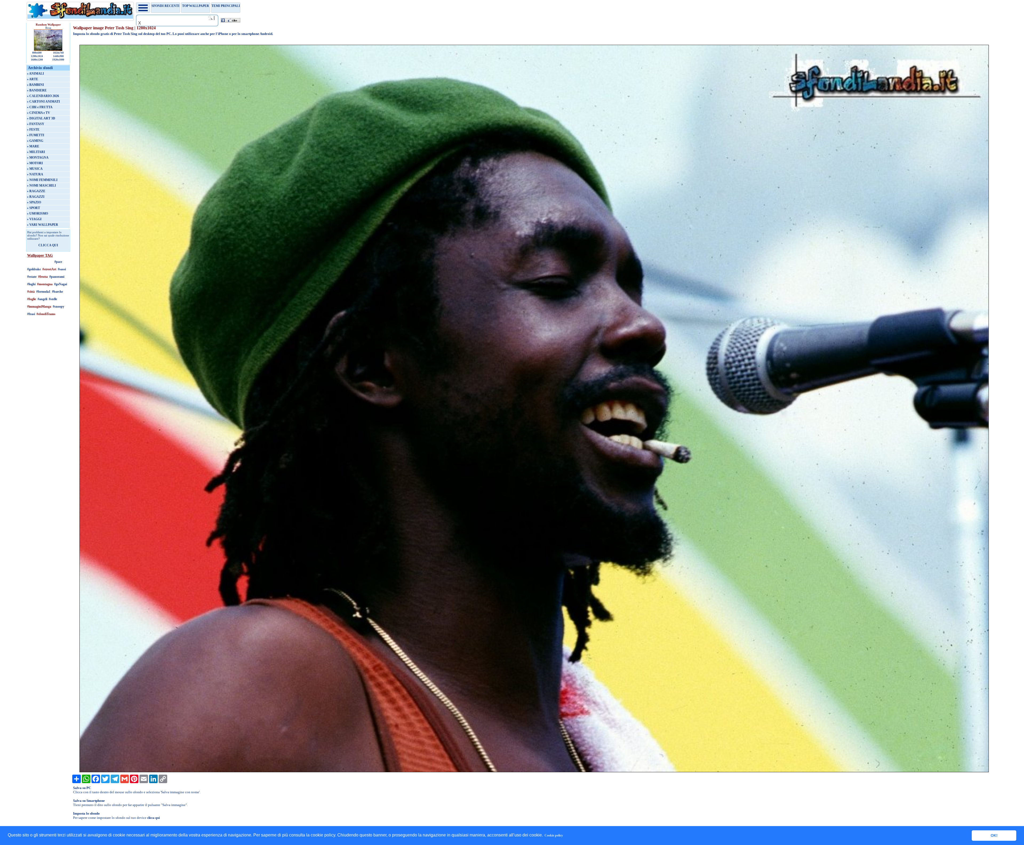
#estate (32, 277)
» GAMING (35, 141)
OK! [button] (994, 835)
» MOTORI (35, 163)
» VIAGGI (34, 219)
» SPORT (33, 208)
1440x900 (58, 56)
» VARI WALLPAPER (42, 225)
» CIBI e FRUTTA (40, 107)
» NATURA (35, 174)
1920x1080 (58, 59)
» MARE (33, 146)
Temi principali (225, 6)
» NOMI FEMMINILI (42, 180)
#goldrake (34, 269)
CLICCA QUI (48, 245)
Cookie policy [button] (554, 835)
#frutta (43, 277)
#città (31, 291)
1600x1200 (37, 59)
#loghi (31, 284)
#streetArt (49, 269)
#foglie (31, 299)
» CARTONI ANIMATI (43, 101)
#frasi (31, 314)
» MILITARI (36, 152)
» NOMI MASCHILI (41, 185)
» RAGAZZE (36, 191)
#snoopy (58, 306)
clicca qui (153, 818)
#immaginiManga (39, 306)
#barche (57, 291)
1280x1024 (37, 56)
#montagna (45, 284)
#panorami (56, 277)
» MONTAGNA (38, 157)
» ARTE (32, 79)
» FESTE (33, 129)
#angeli (42, 299)
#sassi (62, 269)
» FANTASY (35, 124)
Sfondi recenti (165, 6)
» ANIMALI (35, 73)
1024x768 (58, 52)
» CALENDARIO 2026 (43, 96)
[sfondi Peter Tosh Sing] (534, 771)
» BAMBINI (35, 85)
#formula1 (43, 291)
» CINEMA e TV (38, 113)
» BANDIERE (37, 90)
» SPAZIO (34, 202)
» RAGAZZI (36, 197)
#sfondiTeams (46, 314)
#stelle (53, 299)
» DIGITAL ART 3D (41, 118)
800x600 (37, 52)
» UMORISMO (37, 213)
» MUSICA (35, 169)
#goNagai (60, 284)
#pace (58, 262)
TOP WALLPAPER (195, 6)
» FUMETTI (35, 135)
